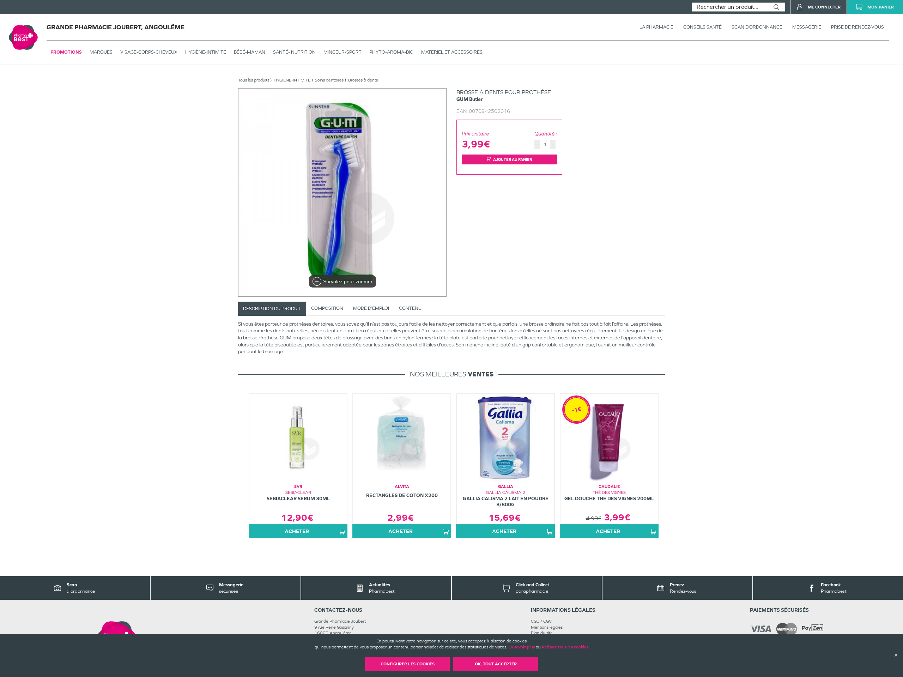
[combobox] (730, 7)
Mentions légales (547, 627)
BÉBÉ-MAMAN (249, 52)
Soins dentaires (329, 80)
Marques (101, 52)
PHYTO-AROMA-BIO (391, 52)
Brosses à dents (363, 80)
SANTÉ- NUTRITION (294, 52)
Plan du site (542, 632)
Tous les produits (253, 80)
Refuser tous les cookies (565, 647)
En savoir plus (521, 647)
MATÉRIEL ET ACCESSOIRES (452, 52)
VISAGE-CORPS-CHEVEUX (148, 52)
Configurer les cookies (408, 663)
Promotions (66, 52)
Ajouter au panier (512, 159)
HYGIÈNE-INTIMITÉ (205, 52)
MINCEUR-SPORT (342, 52)
